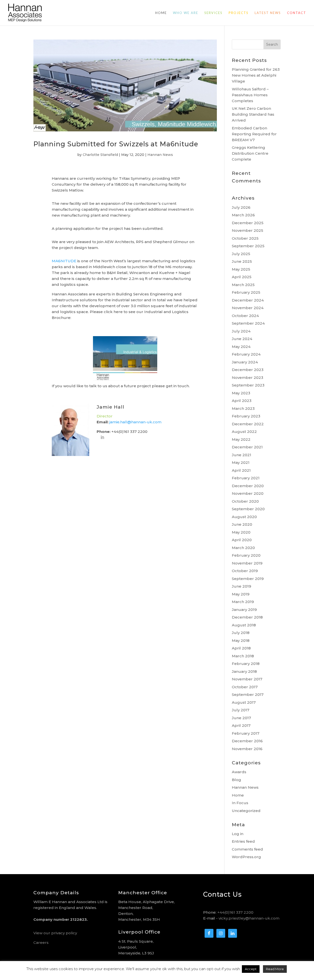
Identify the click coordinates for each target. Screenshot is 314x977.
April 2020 (242, 539)
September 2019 (248, 578)
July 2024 (241, 331)
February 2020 (246, 555)
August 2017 (244, 702)
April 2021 (241, 470)
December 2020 (248, 485)
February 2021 (246, 478)
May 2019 (240, 594)
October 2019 (245, 570)
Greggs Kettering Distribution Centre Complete (250, 153)
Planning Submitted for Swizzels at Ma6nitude (115, 144)
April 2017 (241, 725)
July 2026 (241, 207)
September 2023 (248, 385)
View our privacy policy (55, 933)
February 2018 (246, 663)
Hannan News (160, 154)
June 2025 (242, 261)
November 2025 (247, 230)
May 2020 (241, 532)
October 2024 (245, 315)
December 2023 (247, 369)
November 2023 (247, 377)
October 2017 (245, 687)
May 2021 (240, 462)
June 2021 (241, 455)
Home (161, 13)
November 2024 (247, 307)
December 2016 (247, 741)
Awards (239, 772)
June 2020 (242, 524)
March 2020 (243, 547)
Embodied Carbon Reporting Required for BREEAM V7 (254, 134)
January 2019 (244, 609)
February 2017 (245, 733)
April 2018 (241, 648)
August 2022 (244, 431)
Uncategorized (246, 810)
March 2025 (243, 284)
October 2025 (245, 238)
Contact (296, 13)
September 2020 (248, 509)
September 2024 (248, 323)
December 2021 (247, 447)
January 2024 (245, 362)
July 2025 (241, 253)
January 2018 (244, 671)
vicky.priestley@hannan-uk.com (249, 918)
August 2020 (244, 516)
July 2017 (240, 710)
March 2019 (243, 601)
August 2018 (244, 625)
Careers (41, 942)
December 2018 (247, 617)
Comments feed (247, 849)
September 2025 (248, 246)
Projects (239, 13)
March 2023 (243, 408)
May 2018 (240, 640)
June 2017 (241, 718)
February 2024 (246, 354)
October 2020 (245, 501)
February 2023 (246, 416)
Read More (275, 969)
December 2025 (247, 222)
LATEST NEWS (268, 13)
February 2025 (246, 292)
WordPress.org (246, 856)
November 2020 (247, 493)
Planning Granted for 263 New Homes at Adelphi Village (256, 75)
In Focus (240, 802)
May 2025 (241, 269)
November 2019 (247, 563)
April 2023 (241, 400)
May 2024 (241, 346)
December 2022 (248, 424)
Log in (237, 833)
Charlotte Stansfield (100, 154)
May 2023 (241, 393)
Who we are (185, 13)
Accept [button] (251, 969)
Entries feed (243, 841)
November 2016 (247, 748)
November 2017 (247, 679)
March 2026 (243, 215)
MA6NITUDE (64, 261)
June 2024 (242, 338)
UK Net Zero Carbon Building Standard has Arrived (253, 114)
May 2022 (241, 439)
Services (213, 13)
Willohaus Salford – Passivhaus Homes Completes (250, 95)
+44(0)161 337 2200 (235, 912)
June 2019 (241, 586)
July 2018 (240, 632)
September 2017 (247, 694)
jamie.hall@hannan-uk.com (135, 422)
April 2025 (241, 277)
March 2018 (243, 656)
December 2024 (248, 300)
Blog (236, 779)
